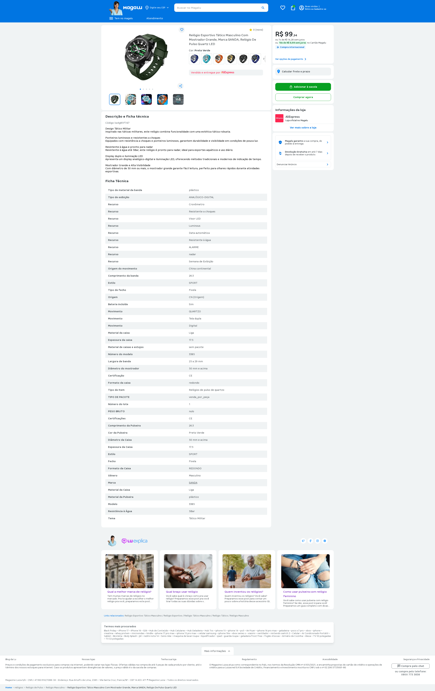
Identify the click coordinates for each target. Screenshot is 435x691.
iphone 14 (233, 630)
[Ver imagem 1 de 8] (146, 57)
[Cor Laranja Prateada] (218, 58)
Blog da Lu (10, 659)
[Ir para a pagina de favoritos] (282, 7)
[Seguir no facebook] (310, 541)
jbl (140, 636)
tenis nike (166, 636)
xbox (308, 630)
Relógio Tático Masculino (197, 616)
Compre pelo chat (412, 666)
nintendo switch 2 (280, 633)
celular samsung (207, 633)
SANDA (193, 482)
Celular (296, 633)
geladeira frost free (251, 636)
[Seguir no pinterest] (325, 541)
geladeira (284, 630)
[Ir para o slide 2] (143, 89)
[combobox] (221, 7)
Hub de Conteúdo (158, 630)
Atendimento (154, 18)
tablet (107, 636)
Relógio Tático (220, 616)
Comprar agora (303, 97)
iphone (316, 630)
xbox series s (239, 633)
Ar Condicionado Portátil (315, 633)
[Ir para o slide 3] (146, 89)
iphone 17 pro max (165, 633)
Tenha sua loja (168, 659)
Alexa (308, 636)
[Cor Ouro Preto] (231, 58)
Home (8, 687)
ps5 (242, 630)
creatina (108, 633)
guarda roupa (231, 636)
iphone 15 (220, 630)
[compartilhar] (180, 86)
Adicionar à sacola (305, 86)
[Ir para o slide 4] (149, 89)
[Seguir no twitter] (303, 541)
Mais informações (215, 651)
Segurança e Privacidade (416, 659)
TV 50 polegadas (322, 636)
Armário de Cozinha (292, 636)
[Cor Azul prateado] (194, 58)
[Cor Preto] (243, 58)
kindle (150, 633)
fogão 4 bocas (272, 636)
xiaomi (251, 633)
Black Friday (110, 630)
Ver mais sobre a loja (303, 127)
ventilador (262, 633)
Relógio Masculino (239, 616)
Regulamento (249, 659)
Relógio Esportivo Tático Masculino (143, 616)
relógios (19, 687)
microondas (138, 633)
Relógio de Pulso (34, 687)
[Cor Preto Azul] (255, 58)
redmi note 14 (151, 636)
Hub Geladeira (195, 630)
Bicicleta (117, 636)
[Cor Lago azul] (206, 58)
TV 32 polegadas (115, 639)
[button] (263, 8)
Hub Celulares (177, 630)
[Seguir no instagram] (317, 541)
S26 (145, 630)
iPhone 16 (136, 630)
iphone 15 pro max (186, 633)
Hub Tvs (209, 630)
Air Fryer (250, 630)
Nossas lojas (88, 659)
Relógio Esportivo (173, 616)
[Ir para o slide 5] (152, 89)
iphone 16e (224, 633)
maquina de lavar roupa (186, 636)
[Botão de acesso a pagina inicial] (125, 7)
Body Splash (130, 636)
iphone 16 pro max (267, 630)
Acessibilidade (330, 659)
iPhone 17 (124, 630)
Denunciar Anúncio (287, 164)
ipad (219, 636)
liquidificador (208, 636)
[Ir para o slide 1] (140, 89)
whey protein (122, 633)
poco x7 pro (297, 630)
